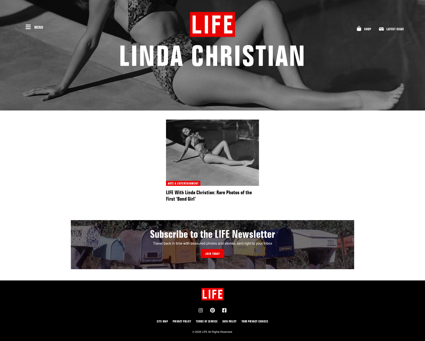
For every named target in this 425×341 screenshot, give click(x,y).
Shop (367, 29)
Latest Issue (395, 29)
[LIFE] (212, 24)
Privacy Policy (182, 321)
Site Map (162, 321)
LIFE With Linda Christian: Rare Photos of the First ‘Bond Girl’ (209, 195)
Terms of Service (207, 321)
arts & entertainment (183, 183)
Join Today (212, 253)
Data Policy (229, 321)
